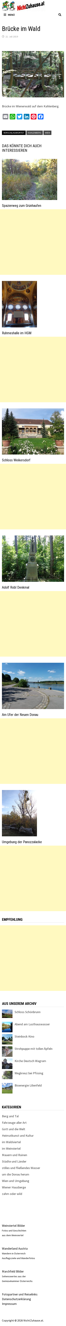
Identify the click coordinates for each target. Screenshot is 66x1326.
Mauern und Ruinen (14, 1155)
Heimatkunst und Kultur (18, 1136)
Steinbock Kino (24, 1036)
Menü (11, 14)
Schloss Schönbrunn (27, 1012)
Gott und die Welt (13, 1129)
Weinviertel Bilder (13, 1226)
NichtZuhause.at (33, 1320)
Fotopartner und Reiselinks (19, 1294)
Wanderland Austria (15, 1248)
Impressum (9, 1304)
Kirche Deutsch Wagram (30, 1061)
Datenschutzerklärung (16, 1299)
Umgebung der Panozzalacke (22, 842)
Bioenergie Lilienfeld (28, 1085)
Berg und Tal (10, 1116)
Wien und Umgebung (15, 1181)
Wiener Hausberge (14, 1187)
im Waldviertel (11, 1142)
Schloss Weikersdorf (16, 460)
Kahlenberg (34, 132)
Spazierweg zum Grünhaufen (21, 205)
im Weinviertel (11, 1148)
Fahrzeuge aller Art (14, 1123)
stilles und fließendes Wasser (21, 1168)
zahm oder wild (12, 1194)
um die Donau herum (15, 1174)
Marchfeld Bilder (13, 1271)
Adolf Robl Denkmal (15, 587)
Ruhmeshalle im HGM (17, 333)
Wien (47, 132)
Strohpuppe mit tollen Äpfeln (33, 1049)
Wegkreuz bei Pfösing (29, 1073)
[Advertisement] (33, 242)
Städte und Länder (14, 1161)
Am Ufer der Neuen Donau (20, 715)
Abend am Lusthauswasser (32, 1024)
